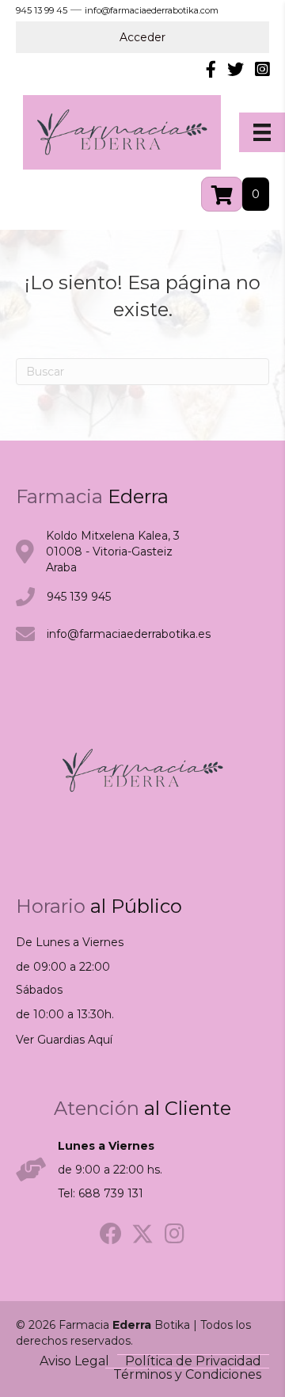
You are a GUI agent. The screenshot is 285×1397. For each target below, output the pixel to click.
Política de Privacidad (193, 1361)
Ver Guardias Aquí (64, 1039)
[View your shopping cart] (221, 194)
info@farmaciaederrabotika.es (129, 634)
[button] (111, 1234)
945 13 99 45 (41, 10)
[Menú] (262, 132)
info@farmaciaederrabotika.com (151, 10)
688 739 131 (110, 1193)
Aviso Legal (74, 1361)
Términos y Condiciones (187, 1374)
